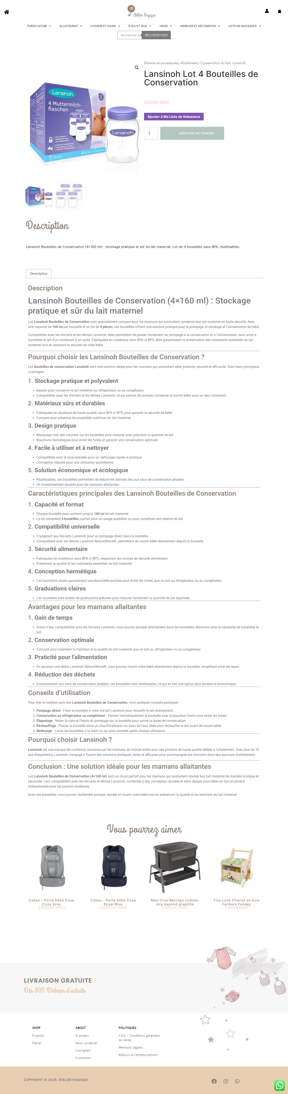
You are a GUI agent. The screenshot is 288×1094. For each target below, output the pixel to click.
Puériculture (37, 26)
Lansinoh (239, 63)
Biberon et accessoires (161, 63)
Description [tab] (38, 274)
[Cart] (279, 11)
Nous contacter (86, 1043)
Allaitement (68, 26)
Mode (164, 26)
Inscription (83, 1050)
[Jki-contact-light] (260, 1081)
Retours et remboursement (138, 1055)
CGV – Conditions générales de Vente (139, 1037)
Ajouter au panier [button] (51, 915)
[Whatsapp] (237, 1081)
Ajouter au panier (196, 133)
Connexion (83, 1058)
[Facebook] (214, 1081)
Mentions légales (131, 1047)
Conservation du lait (215, 63)
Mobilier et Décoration (198, 26)
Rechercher (156, 35)
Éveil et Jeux (137, 26)
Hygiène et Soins (103, 26)
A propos (82, 1035)
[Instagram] (226, 1081)
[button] (137, 67)
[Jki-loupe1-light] (249, 1081)
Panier (36, 1043)
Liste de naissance (242, 26)
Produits (38, 1035)
